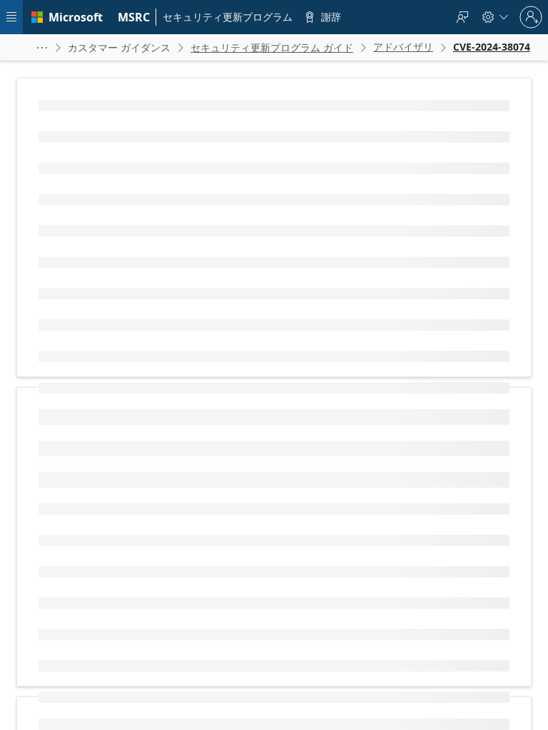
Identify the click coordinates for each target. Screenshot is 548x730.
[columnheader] (177, 406)
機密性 (73, 577)
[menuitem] (134, 17)
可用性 (73, 623)
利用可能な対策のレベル (107, 698)
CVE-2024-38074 (132, 228)
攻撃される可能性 (94, 675)
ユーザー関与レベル (98, 531)
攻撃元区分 (81, 463)
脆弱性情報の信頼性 (98, 721)
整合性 (73, 600)
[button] (42, 47)
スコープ (77, 554)
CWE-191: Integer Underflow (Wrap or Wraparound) (182, 277)
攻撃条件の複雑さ (94, 486)
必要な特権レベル (94, 509)
